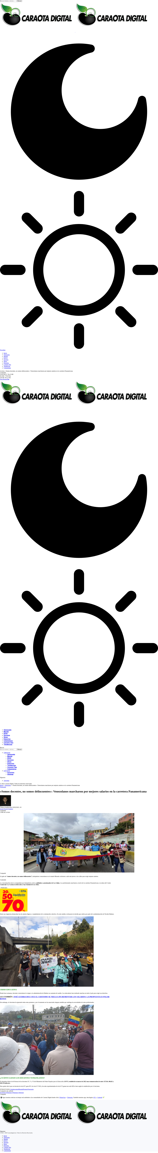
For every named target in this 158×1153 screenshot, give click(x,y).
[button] (4, 379)
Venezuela (8, 785)
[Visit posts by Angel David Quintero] (5, 805)
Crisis (11, 1089)
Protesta (25, 1089)
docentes (15, 1089)
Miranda (20, 1089)
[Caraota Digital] (75, 410)
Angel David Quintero (6, 809)
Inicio (1, 785)
